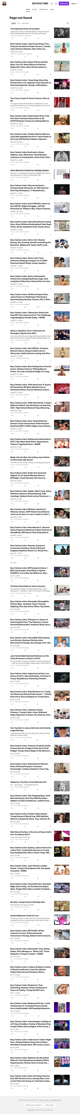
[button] (28, 9)
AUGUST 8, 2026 (16, 411)
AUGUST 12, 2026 (16, 356)
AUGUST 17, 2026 (16, 266)
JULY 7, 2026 (14, 1066)
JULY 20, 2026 (15, 822)
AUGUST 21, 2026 (16, 193)
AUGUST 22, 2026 (16, 160)
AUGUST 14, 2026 (16, 320)
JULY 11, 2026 (15, 993)
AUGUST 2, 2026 (16, 535)
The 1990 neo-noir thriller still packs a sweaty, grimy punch (30, 462)
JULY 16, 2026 (15, 892)
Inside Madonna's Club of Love (24, 916)
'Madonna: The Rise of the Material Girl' (28, 782)
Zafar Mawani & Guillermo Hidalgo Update (29, 170)
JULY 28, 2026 (15, 645)
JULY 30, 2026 (15, 609)
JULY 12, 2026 (15, 975)
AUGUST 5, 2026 (16, 481)
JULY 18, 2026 (15, 855)
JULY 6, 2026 (14, 1084)
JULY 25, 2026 (15, 699)
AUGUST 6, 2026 (16, 447)
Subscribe (64, 3)
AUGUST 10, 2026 (16, 392)
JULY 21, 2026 (15, 803)
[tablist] (20, 23)
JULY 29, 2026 (15, 627)
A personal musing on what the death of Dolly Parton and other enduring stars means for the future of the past (29, 32)
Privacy (41, 1100)
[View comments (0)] (25, 56)
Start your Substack (35, 1105)
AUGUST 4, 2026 (16, 499)
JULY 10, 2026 (15, 1011)
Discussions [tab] (25, 23)
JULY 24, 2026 (15, 753)
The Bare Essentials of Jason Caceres (27, 586)
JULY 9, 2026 (14, 1029)
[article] (40, 33)
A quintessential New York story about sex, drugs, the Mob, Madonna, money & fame (30, 734)
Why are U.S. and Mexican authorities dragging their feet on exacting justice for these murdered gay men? (30, 174)
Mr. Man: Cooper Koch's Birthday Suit (27, 902)
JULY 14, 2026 (15, 938)
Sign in (73, 3)
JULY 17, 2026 (15, 873)
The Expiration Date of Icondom (25, 29)
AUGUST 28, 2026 (16, 52)
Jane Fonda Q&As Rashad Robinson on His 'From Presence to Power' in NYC (29, 657)
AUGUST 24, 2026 (16, 142)
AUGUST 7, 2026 (16, 429)
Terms (47, 1100)
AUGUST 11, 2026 (16, 374)
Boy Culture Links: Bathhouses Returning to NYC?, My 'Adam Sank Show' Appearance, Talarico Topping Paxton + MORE (30, 441)
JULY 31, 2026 (15, 576)
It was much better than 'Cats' (20, 837)
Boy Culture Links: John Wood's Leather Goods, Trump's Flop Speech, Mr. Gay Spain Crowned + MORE (30, 868)
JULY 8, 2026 (14, 1047)
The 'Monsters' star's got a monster (22, 905)
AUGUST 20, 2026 (16, 211)
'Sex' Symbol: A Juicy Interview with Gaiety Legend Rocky (30, 729)
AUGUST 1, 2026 (16, 553)
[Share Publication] (56, 3)
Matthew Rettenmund (24, 35)
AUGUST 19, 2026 (16, 229)
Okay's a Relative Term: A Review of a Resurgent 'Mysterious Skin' (27, 332)
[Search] (52, 3)
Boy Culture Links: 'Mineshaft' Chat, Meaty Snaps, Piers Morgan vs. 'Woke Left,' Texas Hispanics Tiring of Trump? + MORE (30, 951)
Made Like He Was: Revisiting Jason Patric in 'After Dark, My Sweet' (30, 458)
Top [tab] (18, 23)
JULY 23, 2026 (15, 772)
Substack (30, 1110)
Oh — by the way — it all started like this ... (24, 785)
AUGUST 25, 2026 (16, 124)
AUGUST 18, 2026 (16, 248)
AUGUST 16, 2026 (16, 284)
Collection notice (55, 1100)
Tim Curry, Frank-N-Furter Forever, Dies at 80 (29, 99)
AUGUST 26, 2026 (16, 88)
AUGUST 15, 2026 (16, 302)
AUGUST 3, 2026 (16, 517)
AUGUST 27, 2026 (16, 70)
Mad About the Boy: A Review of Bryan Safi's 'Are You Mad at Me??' (31, 833)
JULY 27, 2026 (15, 681)
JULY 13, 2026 (15, 957)
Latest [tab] (14, 23)
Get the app (50, 1105)
